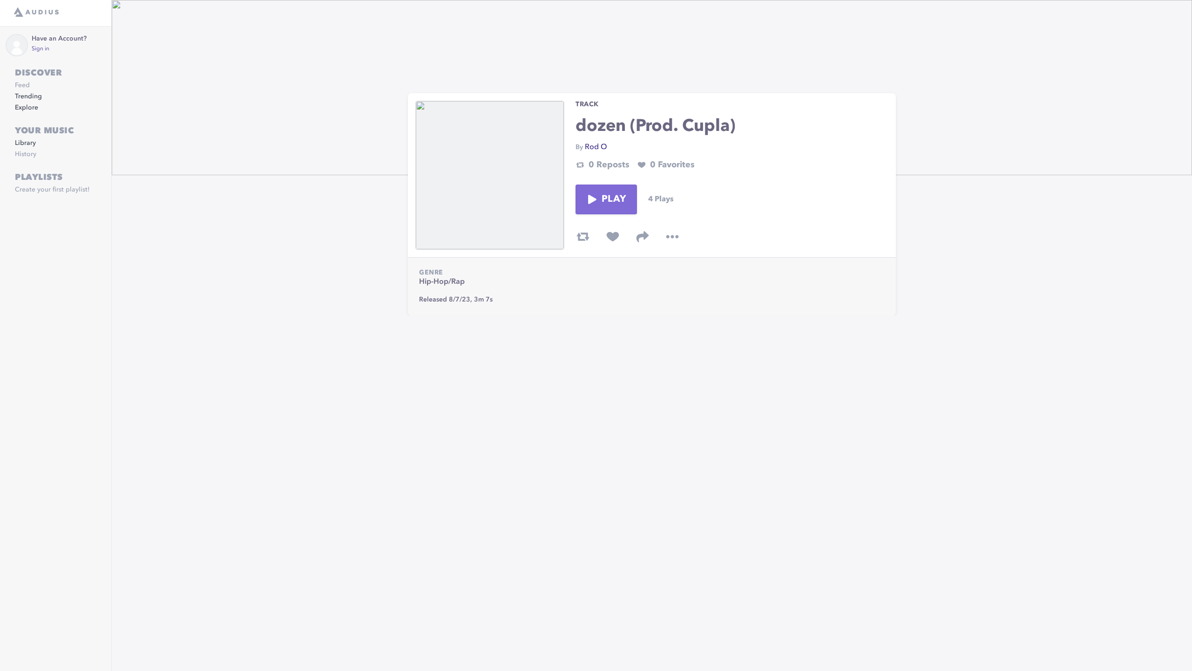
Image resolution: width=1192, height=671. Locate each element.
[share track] (642, 236)
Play (614, 199)
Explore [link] (26, 107)
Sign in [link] (40, 49)
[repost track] (583, 236)
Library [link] (25, 143)
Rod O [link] (596, 147)
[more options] (672, 236)
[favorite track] (612, 236)
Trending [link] (28, 96)
